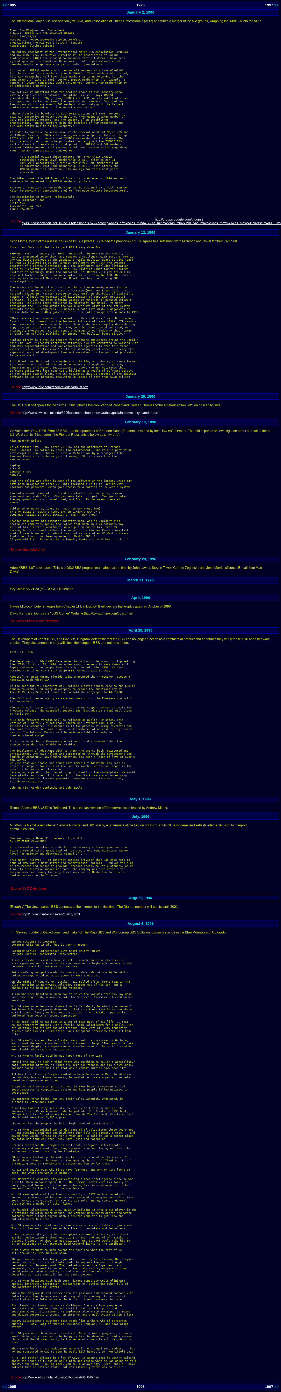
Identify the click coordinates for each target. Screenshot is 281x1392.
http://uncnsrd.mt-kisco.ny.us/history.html (51, 914)
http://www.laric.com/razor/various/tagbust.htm (55, 387)
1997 (269, 5)
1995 (12, 5)
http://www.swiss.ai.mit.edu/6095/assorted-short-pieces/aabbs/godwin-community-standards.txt (90, 413)
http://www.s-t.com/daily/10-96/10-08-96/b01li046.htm (60, 1377)
